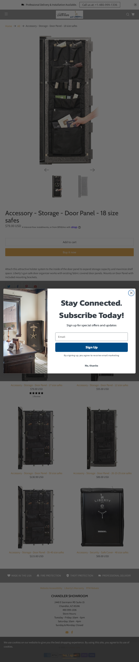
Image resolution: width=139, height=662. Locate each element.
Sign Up (92, 347)
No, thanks (91, 365)
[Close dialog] (131, 293)
